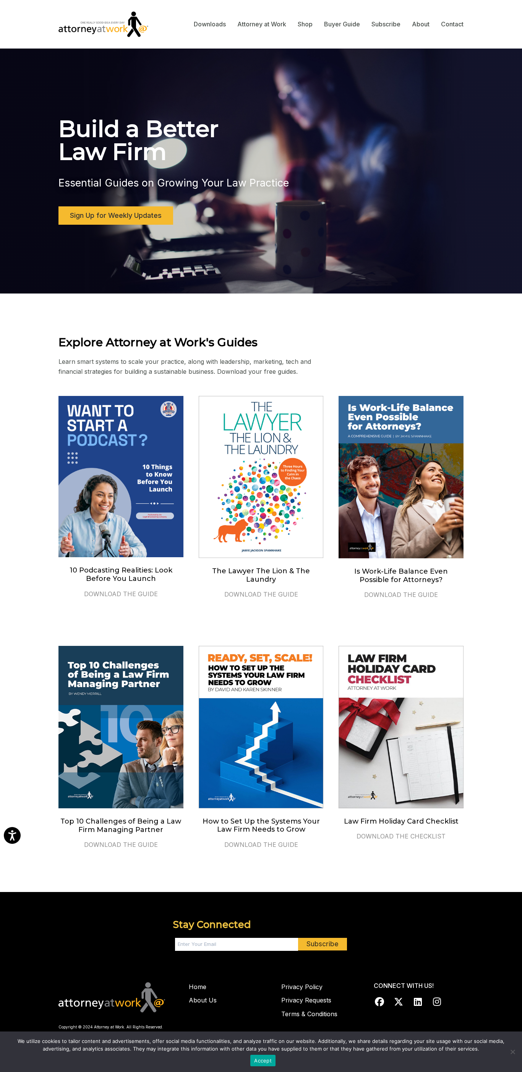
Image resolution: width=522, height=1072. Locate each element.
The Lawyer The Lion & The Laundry (261, 575)
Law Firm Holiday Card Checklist (401, 821)
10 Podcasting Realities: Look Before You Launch (121, 574)
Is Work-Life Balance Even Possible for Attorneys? (401, 575)
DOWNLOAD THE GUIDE (121, 594)
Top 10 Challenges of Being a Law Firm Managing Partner (120, 825)
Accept (263, 1060)
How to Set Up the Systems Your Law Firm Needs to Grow (261, 825)
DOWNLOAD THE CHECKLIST (401, 836)
